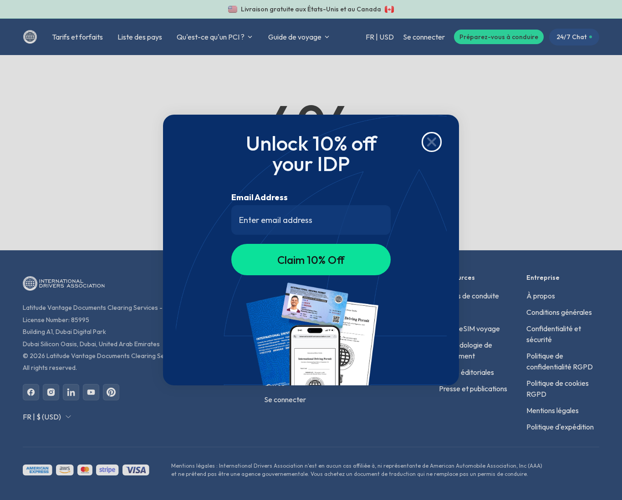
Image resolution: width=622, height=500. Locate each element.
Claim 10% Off (311, 260)
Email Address (259, 197)
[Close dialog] (432, 142)
